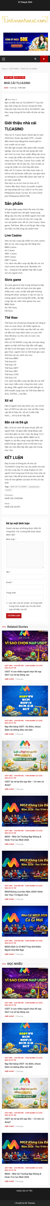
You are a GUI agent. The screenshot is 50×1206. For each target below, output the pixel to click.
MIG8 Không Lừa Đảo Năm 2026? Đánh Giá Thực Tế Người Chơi (25, 866)
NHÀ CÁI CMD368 (14, 496)
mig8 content (9, 679)
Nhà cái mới (19, 77)
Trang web (11, 593)
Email (9, 582)
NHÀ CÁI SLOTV (12, 505)
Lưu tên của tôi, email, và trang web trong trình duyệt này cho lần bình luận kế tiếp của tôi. (25, 606)
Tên (8, 572)
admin (6, 88)
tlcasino (8, 490)
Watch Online (44, 59)
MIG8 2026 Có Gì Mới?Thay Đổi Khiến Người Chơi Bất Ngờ (25, 921)
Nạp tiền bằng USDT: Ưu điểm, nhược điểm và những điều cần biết (25, 701)
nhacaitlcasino (34, 487)
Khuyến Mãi (19, 665)
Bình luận (11, 539)
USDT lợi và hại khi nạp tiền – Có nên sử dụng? (25, 756)
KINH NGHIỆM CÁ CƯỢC (34, 665)
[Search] (35, 58)
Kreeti (19, 1203)
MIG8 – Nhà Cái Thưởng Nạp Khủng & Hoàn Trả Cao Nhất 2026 (25, 811)
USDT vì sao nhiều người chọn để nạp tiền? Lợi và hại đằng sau (25, 646)
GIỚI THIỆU (9, 77)
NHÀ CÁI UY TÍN (10, 668)
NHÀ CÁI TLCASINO (19, 487)
